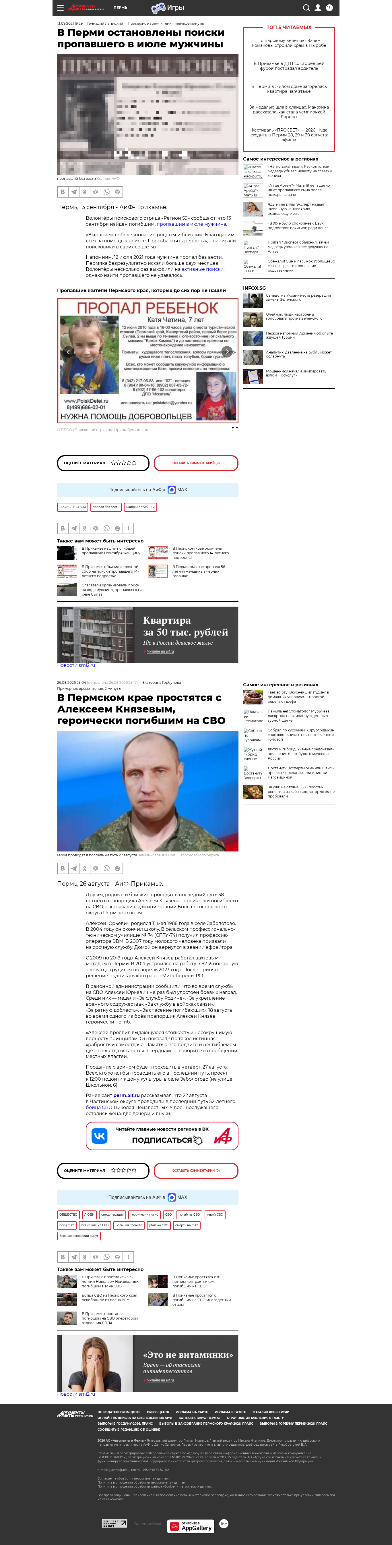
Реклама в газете (230, 1412)
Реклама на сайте (192, 1412)
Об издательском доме (119, 1412)
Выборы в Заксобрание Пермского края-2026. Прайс (206, 1424)
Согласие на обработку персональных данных (133, 1478)
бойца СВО (99, 1107)
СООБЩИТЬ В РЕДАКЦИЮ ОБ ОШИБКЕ (129, 1430)
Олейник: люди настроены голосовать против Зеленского (294, 316)
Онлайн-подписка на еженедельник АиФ (135, 1418)
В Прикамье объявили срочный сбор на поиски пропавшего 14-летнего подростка (110, 571)
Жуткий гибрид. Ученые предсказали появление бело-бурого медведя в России (301, 753)
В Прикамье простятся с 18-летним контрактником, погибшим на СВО (197, 1281)
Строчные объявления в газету (255, 1418)
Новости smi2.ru (76, 665)
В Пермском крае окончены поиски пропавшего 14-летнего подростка (200, 553)
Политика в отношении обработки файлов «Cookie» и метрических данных (154, 1486)
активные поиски (203, 269)
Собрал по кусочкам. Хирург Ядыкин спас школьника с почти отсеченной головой (301, 734)
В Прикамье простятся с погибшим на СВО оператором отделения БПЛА (110, 1318)
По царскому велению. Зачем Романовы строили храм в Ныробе (289, 43)
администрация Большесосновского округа (179, 855)
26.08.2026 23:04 (71, 682)
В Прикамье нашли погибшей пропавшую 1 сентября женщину (111, 550)
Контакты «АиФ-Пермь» (199, 1418)
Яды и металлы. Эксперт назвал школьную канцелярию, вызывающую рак (296, 209)
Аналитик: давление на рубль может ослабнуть (299, 354)
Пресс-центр (158, 1412)
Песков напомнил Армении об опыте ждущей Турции (299, 335)
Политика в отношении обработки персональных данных (141, 1482)
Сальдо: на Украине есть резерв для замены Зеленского (298, 297)
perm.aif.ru (126, 1095)
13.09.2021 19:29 (70, 23)
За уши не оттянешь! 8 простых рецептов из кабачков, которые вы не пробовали (301, 791)
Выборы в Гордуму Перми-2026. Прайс (293, 1424)
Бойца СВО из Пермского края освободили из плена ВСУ (109, 1297)
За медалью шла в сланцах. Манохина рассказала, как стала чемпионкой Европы (289, 112)
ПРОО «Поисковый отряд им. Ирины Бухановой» (105, 430)
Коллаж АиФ (108, 178)
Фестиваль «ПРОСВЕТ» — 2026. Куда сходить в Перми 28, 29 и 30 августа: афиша (289, 135)
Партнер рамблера (147, 1523)
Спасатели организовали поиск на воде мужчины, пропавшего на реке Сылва (112, 589)
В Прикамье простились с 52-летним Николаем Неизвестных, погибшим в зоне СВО (110, 1281)
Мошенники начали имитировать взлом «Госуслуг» (296, 373)
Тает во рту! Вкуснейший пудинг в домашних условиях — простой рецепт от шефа (298, 697)
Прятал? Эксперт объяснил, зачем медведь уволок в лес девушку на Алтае (298, 247)
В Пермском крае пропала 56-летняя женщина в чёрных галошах (199, 571)
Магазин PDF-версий (271, 1412)
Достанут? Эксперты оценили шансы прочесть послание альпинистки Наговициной (301, 772)
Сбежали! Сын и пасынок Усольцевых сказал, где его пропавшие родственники (301, 266)
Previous (68, 351)
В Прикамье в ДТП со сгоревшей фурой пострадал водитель (289, 66)
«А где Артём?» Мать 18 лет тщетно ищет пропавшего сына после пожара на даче (299, 190)
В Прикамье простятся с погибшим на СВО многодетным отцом (201, 1300)
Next (227, 351)
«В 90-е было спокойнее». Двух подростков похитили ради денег (298, 225)
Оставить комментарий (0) (196, 463)
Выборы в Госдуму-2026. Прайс (125, 1424)
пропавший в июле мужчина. (192, 224)
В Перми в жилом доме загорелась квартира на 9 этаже (289, 89)
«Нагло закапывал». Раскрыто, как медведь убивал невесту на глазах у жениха (300, 171)
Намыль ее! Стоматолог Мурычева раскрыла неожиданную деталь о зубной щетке (298, 716)
